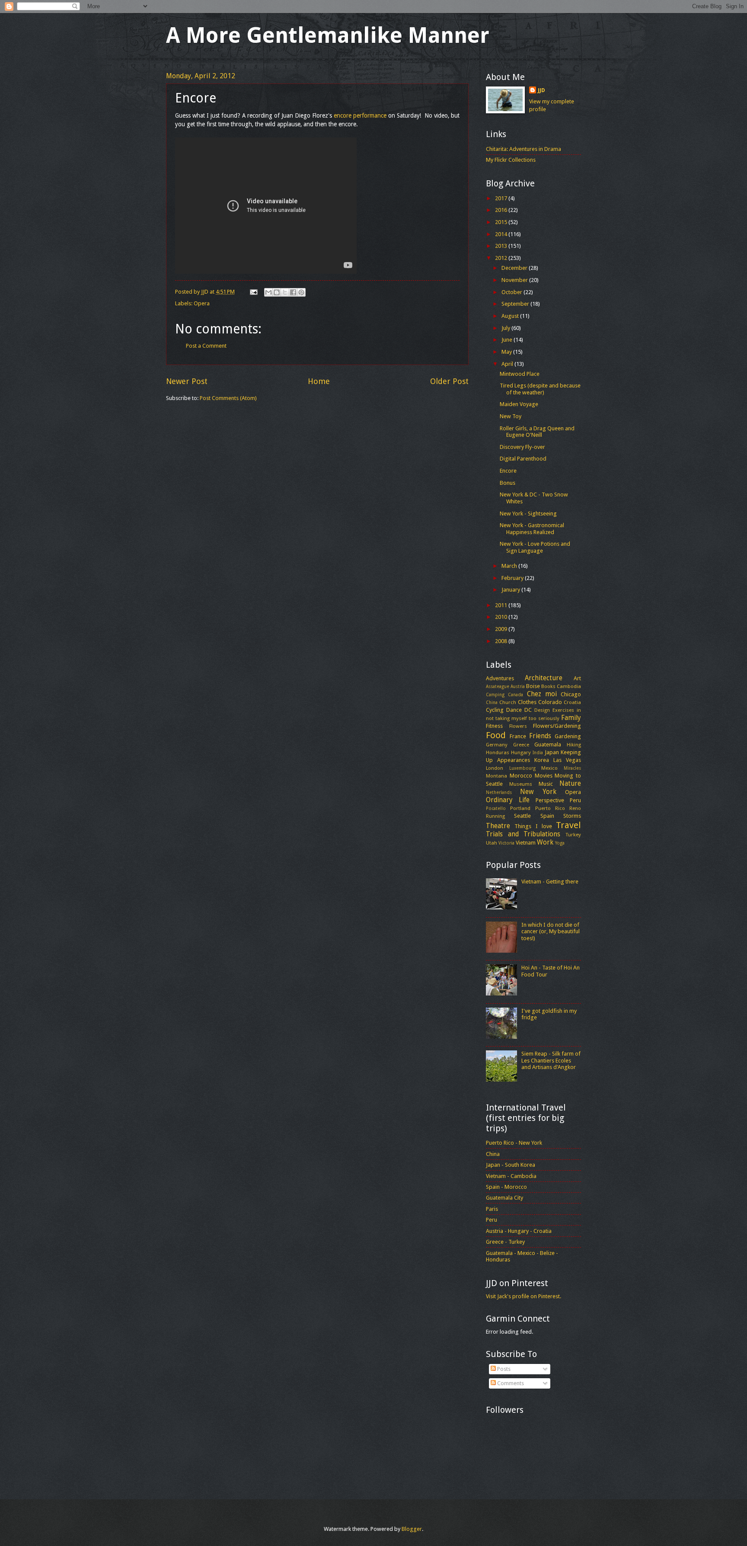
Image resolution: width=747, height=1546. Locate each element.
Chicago (571, 694)
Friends (540, 736)
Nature (570, 783)
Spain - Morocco (506, 1187)
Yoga (560, 842)
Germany (497, 745)
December (515, 268)
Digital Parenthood (523, 458)
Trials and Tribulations (523, 834)
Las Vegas (567, 760)
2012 (501, 258)
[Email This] (268, 292)
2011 (501, 605)
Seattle (522, 816)
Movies (543, 775)
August (510, 316)
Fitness (494, 726)
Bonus (507, 483)
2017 (501, 198)
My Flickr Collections (511, 160)
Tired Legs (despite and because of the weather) (540, 388)
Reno (575, 808)
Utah (491, 843)
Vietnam (526, 842)
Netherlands (499, 792)
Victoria (506, 842)
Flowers (518, 726)
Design (542, 710)
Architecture (543, 678)
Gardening (568, 736)
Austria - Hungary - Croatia (519, 1231)
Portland (520, 808)
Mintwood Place (520, 374)
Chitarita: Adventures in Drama (523, 149)
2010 (501, 617)
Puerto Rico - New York (514, 1142)
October (512, 292)
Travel (568, 825)
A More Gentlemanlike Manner (327, 35)
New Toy (510, 416)
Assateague (497, 686)
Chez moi (542, 694)
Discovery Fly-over (522, 447)
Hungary (521, 752)
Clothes (527, 702)
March (509, 566)
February (513, 578)
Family (571, 718)
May (507, 352)
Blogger (412, 1529)
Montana (496, 776)
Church (507, 702)
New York (538, 792)
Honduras (497, 752)
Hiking (574, 745)
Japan (552, 752)
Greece (521, 745)
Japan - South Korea (510, 1165)
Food (496, 735)
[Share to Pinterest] (301, 292)
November (515, 280)
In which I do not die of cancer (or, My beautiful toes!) (550, 931)
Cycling (495, 710)
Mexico (549, 768)
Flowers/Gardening (557, 726)
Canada (515, 694)
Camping (495, 694)
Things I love (533, 826)
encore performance (360, 115)
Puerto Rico (550, 808)
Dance (514, 710)
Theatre (498, 826)
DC (528, 710)
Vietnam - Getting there (549, 881)
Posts (503, 1369)
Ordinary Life (508, 800)
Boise (533, 686)
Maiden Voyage (519, 404)
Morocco (521, 775)
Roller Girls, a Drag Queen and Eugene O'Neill (537, 431)
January (511, 589)
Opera (202, 303)
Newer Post (187, 381)
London (494, 768)
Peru (575, 800)
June (507, 339)
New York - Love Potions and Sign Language (535, 547)
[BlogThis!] (276, 292)
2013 (501, 246)
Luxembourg (522, 768)
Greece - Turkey (505, 1242)
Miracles (572, 768)
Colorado (550, 702)
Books (548, 686)
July (506, 328)
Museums (520, 784)
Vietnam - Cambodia (511, 1176)
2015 (501, 222)
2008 (501, 641)
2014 (501, 234)
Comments (510, 1383)
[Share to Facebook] (293, 292)
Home (319, 381)
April (507, 364)
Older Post (449, 381)
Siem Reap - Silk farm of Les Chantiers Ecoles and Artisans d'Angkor (551, 1060)
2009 (501, 629)
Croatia (572, 702)
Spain (547, 816)
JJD (541, 90)
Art (577, 678)
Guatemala (547, 744)
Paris (492, 1209)
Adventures (500, 678)
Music (546, 784)
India (538, 752)
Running (495, 816)
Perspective (550, 800)
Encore (508, 470)
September (515, 304)
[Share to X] (285, 292)
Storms (572, 816)
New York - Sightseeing (528, 513)
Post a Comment (206, 345)
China (492, 702)
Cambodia (569, 686)
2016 (501, 210)
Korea (541, 760)
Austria (518, 686)
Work (545, 842)
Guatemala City (504, 1197)
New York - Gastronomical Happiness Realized (532, 528)
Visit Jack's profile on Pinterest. (523, 1296)
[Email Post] (253, 291)
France (518, 736)
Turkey (573, 835)
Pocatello (496, 808)
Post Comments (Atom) (228, 398)
